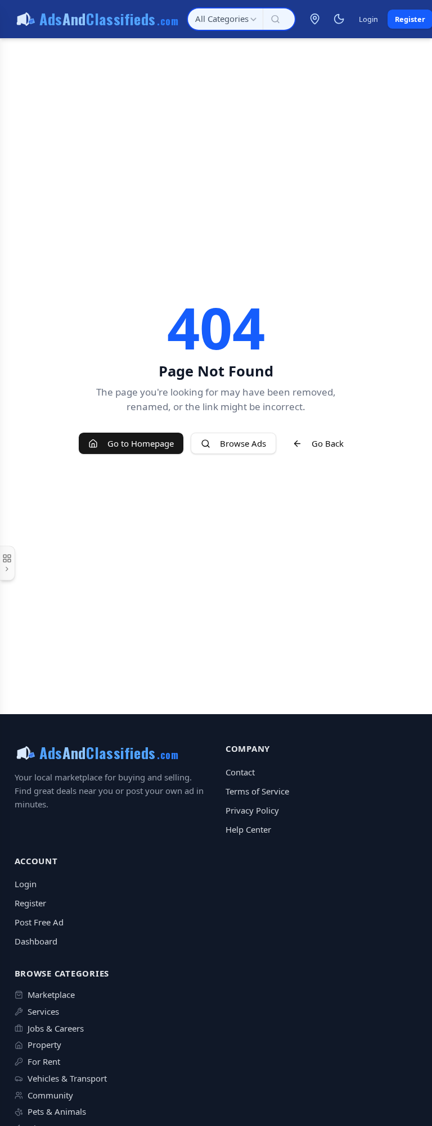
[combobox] (225, 19)
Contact (240, 772)
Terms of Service (257, 791)
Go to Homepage (140, 443)
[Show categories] (7, 563)
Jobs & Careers (56, 1028)
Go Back (328, 443)
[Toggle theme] (338, 19)
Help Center (248, 829)
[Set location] (315, 19)
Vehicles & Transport (67, 1078)
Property (44, 1044)
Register (30, 903)
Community (50, 1095)
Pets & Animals (57, 1111)
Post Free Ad (39, 922)
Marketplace (51, 994)
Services (43, 1011)
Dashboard (36, 941)
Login (368, 19)
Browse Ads (243, 443)
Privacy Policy (252, 810)
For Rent (44, 1061)
